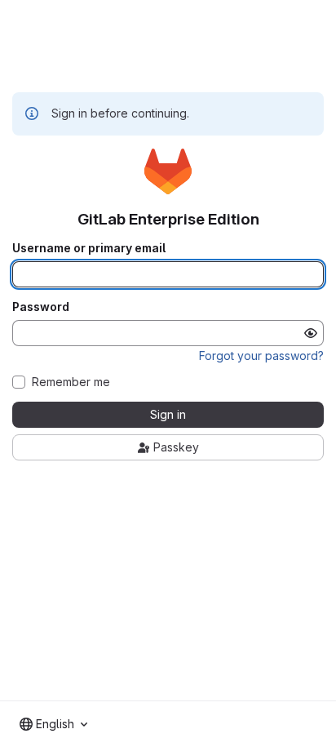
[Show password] (311, 333)
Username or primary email (89, 248)
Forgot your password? (261, 355)
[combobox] (53, 724)
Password (40, 306)
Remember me (71, 382)
